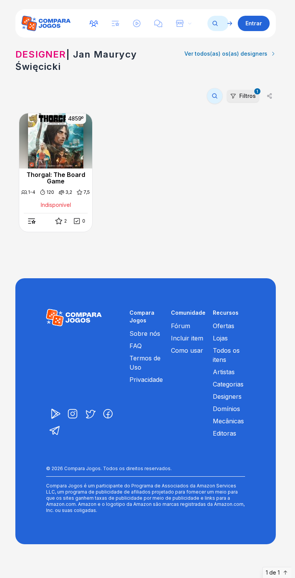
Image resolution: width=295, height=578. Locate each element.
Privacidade (146, 379)
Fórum (180, 326)
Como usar (187, 350)
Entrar (253, 23)
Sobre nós (144, 333)
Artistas (224, 372)
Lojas (220, 338)
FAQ (135, 346)
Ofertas (223, 326)
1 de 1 (273, 572)
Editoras (224, 433)
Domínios (226, 409)
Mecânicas (228, 421)
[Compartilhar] (270, 96)
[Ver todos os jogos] (229, 23)
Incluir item (187, 338)
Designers (227, 396)
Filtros (248, 94)
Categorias (228, 384)
